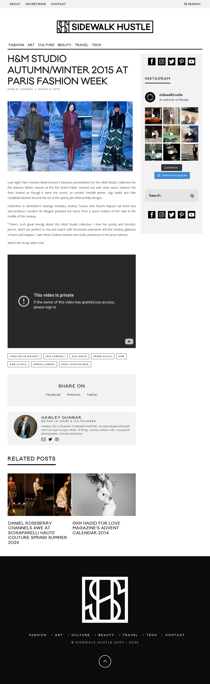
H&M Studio (18, 364)
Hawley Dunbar (20, 89)
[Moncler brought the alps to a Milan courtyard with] (171, 134)
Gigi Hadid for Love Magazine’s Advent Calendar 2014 (96, 528)
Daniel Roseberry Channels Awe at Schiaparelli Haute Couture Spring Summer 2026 (37, 533)
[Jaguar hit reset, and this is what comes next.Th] (189, 152)
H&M (121, 356)
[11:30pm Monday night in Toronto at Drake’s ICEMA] (153, 134)
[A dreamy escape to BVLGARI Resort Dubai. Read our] (189, 115)
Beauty (65, 45)
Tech (96, 45)
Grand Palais (102, 356)
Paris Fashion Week (75, 364)
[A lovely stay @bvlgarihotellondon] (153, 115)
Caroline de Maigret (24, 356)
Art (31, 45)
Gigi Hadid (79, 356)
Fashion (16, 45)
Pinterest (74, 395)
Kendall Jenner (44, 364)
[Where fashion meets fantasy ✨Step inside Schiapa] (171, 115)
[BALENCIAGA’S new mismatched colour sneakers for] (171, 152)
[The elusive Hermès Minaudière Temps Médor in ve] (189, 134)
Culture (46, 45)
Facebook (53, 395)
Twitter (92, 395)
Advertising (35, 4)
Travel (82, 45)
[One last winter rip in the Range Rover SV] (153, 152)
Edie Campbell (55, 356)
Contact (58, 4)
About (15, 4)
